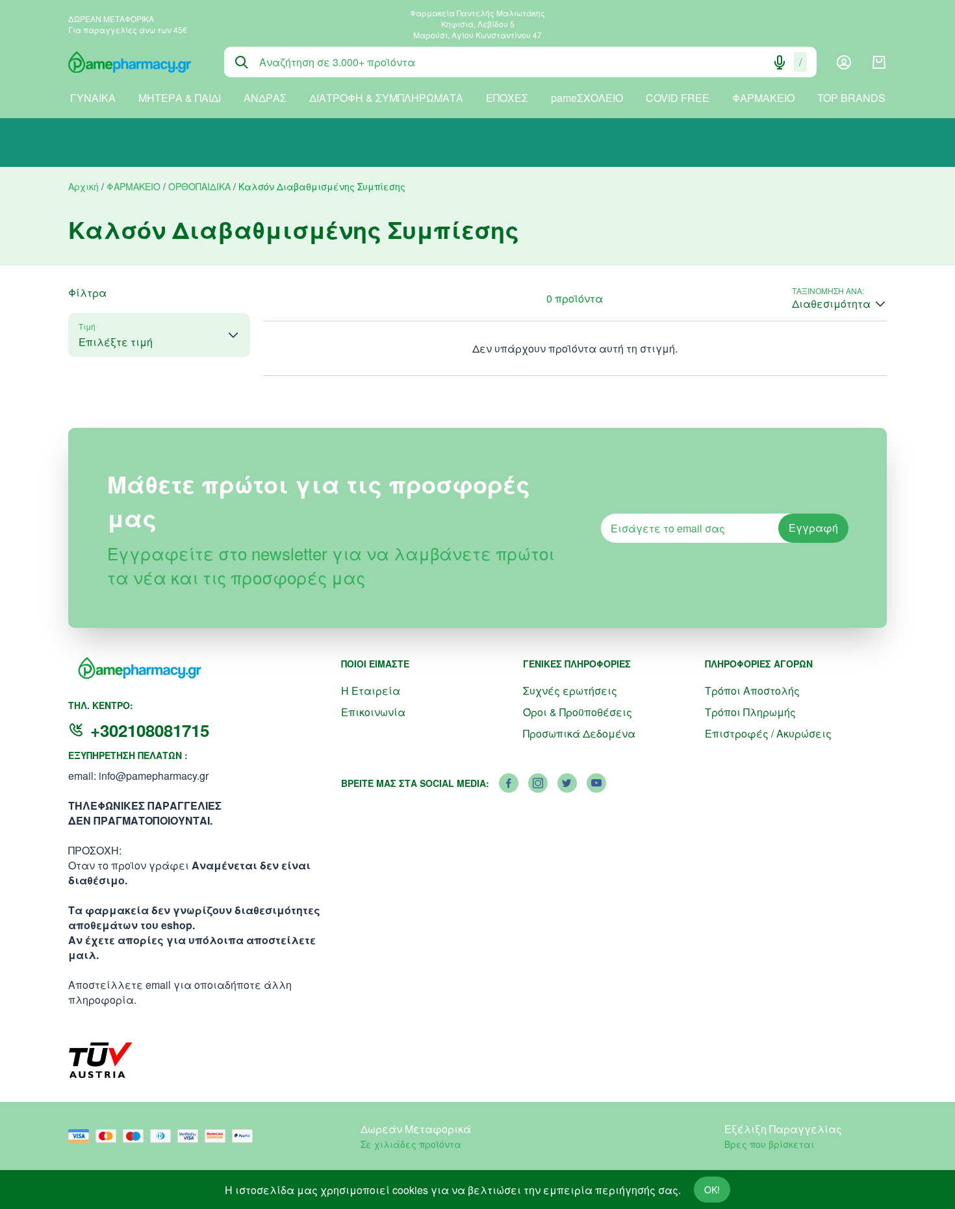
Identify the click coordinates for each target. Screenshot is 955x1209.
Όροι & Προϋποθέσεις (577, 711)
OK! (712, 1189)
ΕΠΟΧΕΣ (507, 97)
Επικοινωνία (373, 711)
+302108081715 (149, 730)
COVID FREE (677, 97)
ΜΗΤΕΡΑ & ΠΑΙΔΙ (179, 97)
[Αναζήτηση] (241, 62)
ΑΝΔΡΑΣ (265, 97)
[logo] (136, 62)
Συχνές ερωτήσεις (570, 690)
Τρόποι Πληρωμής (750, 711)
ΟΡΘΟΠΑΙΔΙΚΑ (199, 186)
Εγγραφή (813, 527)
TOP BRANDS (851, 97)
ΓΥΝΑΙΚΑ (93, 97)
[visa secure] (191, 1136)
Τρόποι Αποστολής (752, 690)
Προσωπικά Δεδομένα (579, 733)
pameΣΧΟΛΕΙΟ (587, 97)
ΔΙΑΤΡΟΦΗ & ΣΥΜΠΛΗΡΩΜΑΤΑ (386, 97)
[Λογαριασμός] (844, 62)
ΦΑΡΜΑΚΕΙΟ (763, 97)
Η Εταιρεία (370, 690)
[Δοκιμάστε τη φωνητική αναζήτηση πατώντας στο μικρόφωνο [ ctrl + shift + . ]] (779, 62)
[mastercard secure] (218, 1136)
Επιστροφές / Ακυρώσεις (768, 733)
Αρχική (83, 186)
